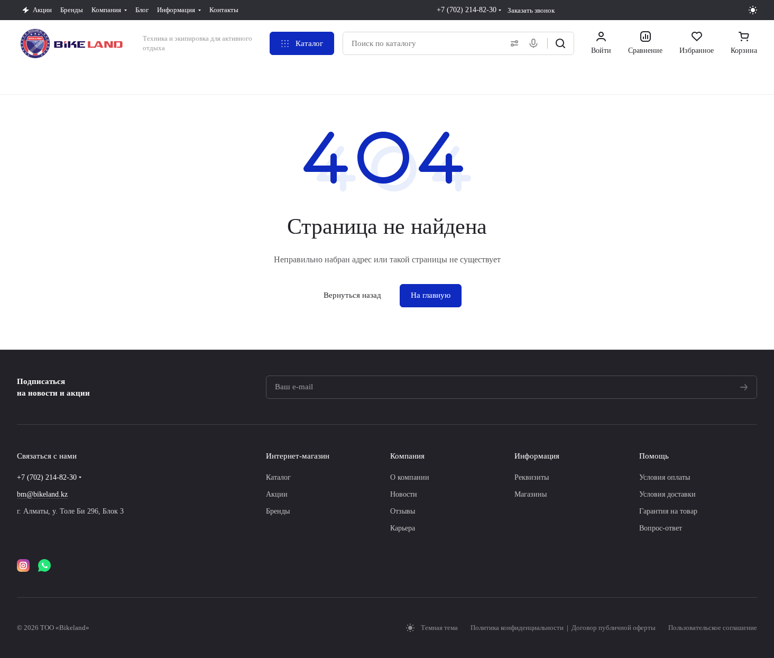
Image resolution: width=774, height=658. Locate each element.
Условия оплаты (664, 477)
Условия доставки (667, 494)
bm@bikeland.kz (42, 494)
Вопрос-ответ (660, 528)
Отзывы (402, 511)
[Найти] (560, 43)
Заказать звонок (531, 10)
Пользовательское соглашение (712, 628)
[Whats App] (44, 565)
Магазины (530, 494)
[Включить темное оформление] (753, 10)
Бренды (278, 511)
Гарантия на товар (668, 511)
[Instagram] (23, 565)
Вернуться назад (352, 295)
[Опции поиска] (512, 43)
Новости (403, 494)
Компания (407, 456)
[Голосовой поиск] (535, 43)
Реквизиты (531, 477)
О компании (409, 477)
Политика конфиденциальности (518, 628)
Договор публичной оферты (614, 628)
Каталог (278, 477)
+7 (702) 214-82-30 (466, 10)
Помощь (654, 456)
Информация (536, 456)
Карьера (402, 528)
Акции (277, 494)
